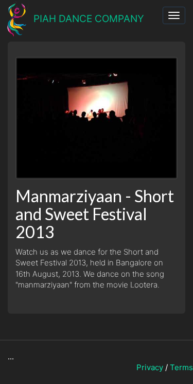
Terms (181, 367)
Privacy (149, 367)
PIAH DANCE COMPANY (88, 19)
